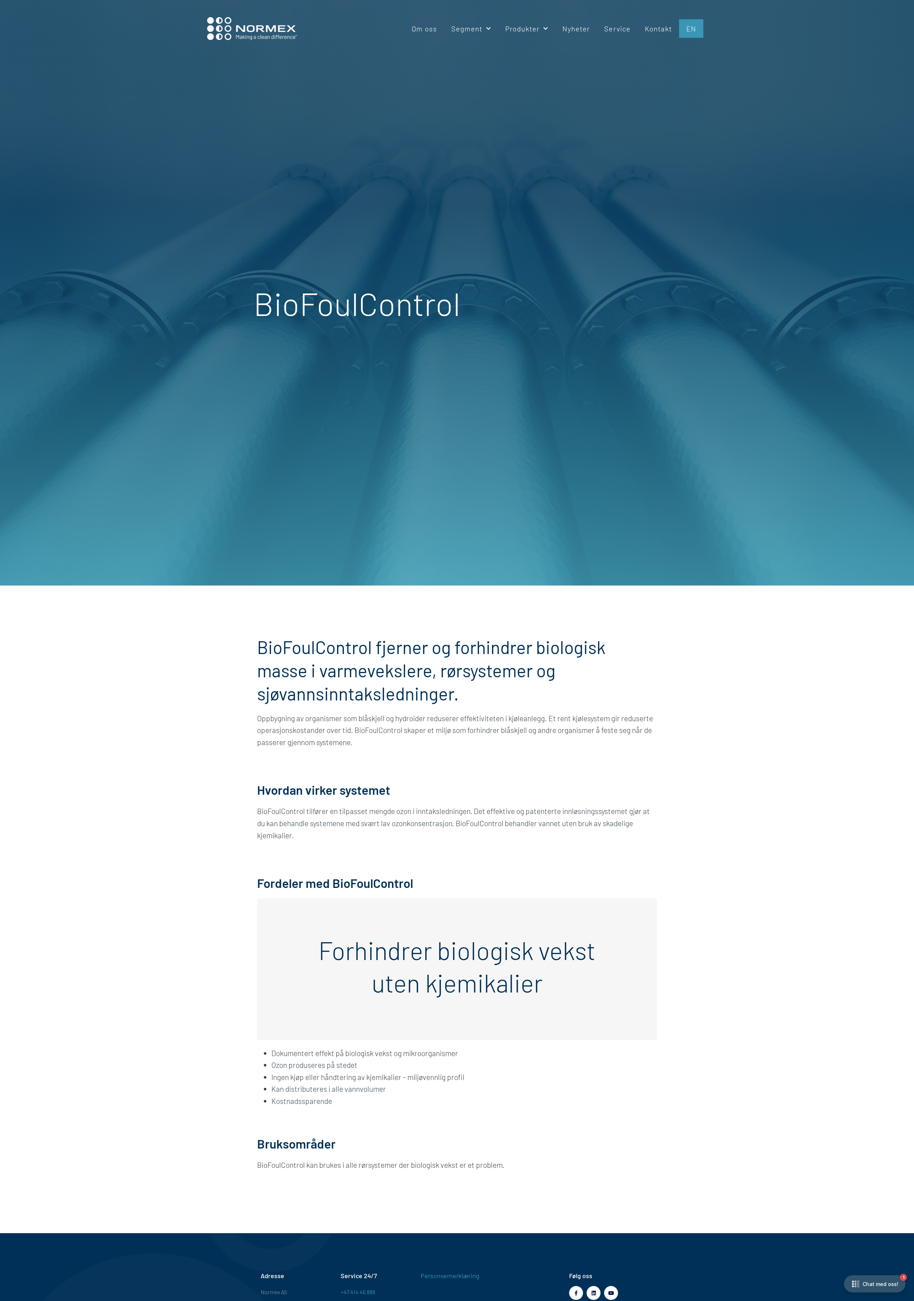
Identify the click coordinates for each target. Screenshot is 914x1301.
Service (617, 28)
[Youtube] (611, 1293)
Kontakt (658, 28)
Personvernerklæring (450, 1276)
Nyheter (576, 28)
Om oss (424, 28)
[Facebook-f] (576, 1293)
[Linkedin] (594, 1293)
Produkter (522, 28)
